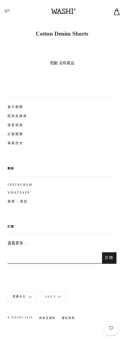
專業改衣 (15, 143)
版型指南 (15, 125)
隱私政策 (68, 318)
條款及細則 (47, 318)
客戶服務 (15, 107)
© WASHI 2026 (20, 317)
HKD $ (50, 296)
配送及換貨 (17, 116)
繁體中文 (20, 296)
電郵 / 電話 (18, 201)
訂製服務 (15, 134)
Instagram (20, 184)
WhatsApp (19, 192)
